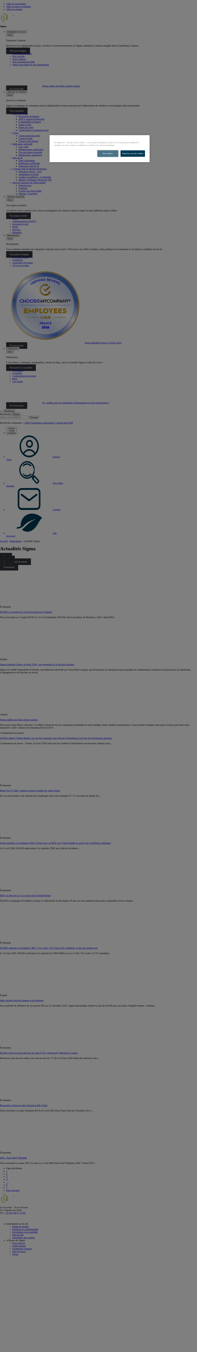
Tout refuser (108, 153)
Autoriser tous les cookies (132, 153)
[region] (100, 148)
